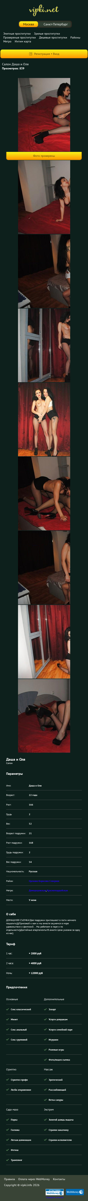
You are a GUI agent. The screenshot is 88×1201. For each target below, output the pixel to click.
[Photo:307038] (44, 642)
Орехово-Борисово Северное (44, 880)
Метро (7, 41)
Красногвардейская (57, 890)
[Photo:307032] (44, 197)
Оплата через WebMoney (34, 1179)
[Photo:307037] (44, 567)
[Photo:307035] (44, 419)
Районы (75, 37)
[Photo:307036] (44, 493)
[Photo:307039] (44, 716)
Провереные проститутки (19, 37)
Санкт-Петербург (56, 24)
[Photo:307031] (44, 115)
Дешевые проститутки (53, 37)
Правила (9, 1179)
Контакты (59, 1179)
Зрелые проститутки (47, 33)
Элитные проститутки (17, 33)
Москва (28, 24)
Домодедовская (37, 890)
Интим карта (23, 41)
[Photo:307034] (44, 345)
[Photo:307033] (44, 271)
